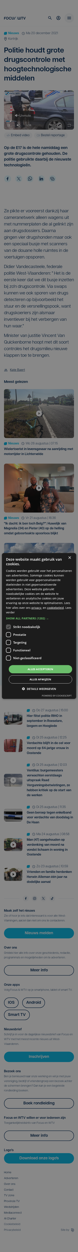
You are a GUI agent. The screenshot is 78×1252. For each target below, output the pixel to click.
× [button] (69, 557)
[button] (39, 618)
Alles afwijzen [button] (40, 679)
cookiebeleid (55, 607)
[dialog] (39, 626)
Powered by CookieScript (57, 695)
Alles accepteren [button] (40, 669)
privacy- (36, 607)
